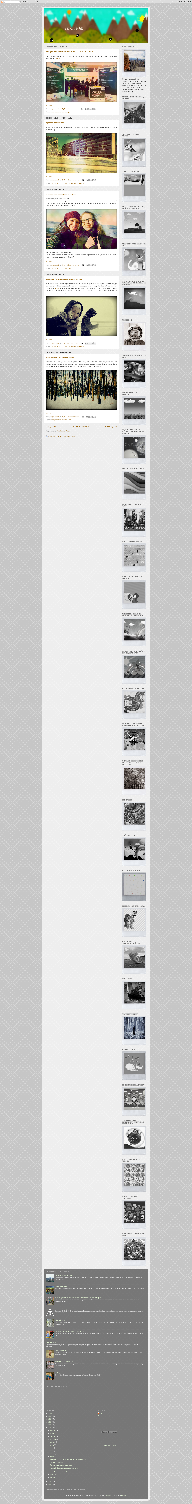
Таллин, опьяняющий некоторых (61, 194)
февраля (53, 1474)
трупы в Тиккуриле (55, 123)
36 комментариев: (73, 265)
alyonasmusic (104, 1413)
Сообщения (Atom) (63, 431)
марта (52, 1457)
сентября (53, 1439)
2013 (50, 1428)
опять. (58, 58)
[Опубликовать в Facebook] (92, 109)
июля (52, 1445)
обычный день (60, 1320)
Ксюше (57, 288)
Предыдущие (111, 426)
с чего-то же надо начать (63, 1275)
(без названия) (51, 1342)
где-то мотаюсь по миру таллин (62, 268)
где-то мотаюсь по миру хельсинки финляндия (68, 183)
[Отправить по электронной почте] (86, 109)
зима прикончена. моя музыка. (60, 357)
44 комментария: (73, 343)
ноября (52, 1433)
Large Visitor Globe (109, 1445)
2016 (50, 1419)
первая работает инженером (61, 112)
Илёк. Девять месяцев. (62, 1373)
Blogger (123, 1495)
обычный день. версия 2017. (64, 1362)
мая (51, 1451)
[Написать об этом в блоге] (88, 109)
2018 (50, 1413)
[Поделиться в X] (90, 109)
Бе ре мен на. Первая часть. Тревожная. (68, 1309)
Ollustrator (108, 1495)
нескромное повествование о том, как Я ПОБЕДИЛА (70, 52)
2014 (50, 1425)
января (52, 1477)
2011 (50, 1484)
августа (53, 1442)
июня (52, 1448)
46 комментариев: (73, 180)
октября (53, 1436)
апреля (52, 1454)
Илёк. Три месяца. (61, 1350)
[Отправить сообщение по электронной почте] (82, 109)
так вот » (49, 105)
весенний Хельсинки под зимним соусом (64, 279)
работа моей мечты (61, 1286)
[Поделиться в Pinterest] (94, 109)
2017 (50, 1416)
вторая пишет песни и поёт (61, 420)
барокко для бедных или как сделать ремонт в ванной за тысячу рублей (79, 1298)
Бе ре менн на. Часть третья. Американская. (69, 1331)
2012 (50, 1481)
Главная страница (81, 426)
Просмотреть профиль (105, 1416)
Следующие (51, 426)
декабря (53, 1430)
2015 (50, 1422)
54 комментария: (73, 109)
